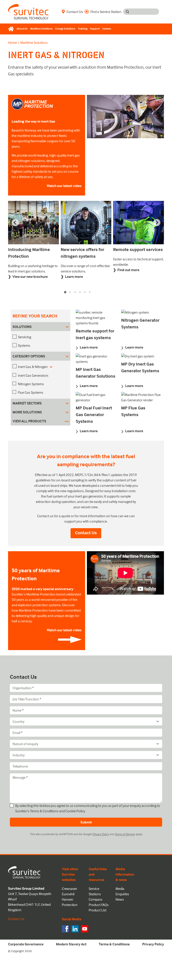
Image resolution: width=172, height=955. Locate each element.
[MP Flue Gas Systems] (141, 398)
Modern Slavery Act (71, 944)
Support (95, 28)
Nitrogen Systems (31, 384)
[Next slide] (156, 222)
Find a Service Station (105, 12)
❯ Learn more (72, 276)
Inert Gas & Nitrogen (33, 366)
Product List (97, 910)
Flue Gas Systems (30, 392)
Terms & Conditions (44, 811)
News (120, 899)
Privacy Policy (100, 834)
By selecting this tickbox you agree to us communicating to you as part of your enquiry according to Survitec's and (87, 808)
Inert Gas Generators (33, 375)
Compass (95, 899)
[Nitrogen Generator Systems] (141, 313)
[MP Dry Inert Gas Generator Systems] (141, 357)
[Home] (11, 28)
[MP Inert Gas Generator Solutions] (96, 359)
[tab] (65, 292)
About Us (22, 28)
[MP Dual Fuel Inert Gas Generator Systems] (96, 398)
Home (12, 42)
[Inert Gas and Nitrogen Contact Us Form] (86, 532)
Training (82, 28)
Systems (24, 345)
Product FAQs (99, 904)
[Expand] (51, 367)
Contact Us (75, 12)
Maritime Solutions (41, 28)
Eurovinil (68, 894)
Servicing (24, 337)
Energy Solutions (65, 28)
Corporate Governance (25, 944)
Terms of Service (125, 834)
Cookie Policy (75, 811)
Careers (106, 28)
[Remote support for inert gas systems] (96, 319)
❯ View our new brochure (28, 276)
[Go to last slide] (15, 222)
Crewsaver (69, 888)
